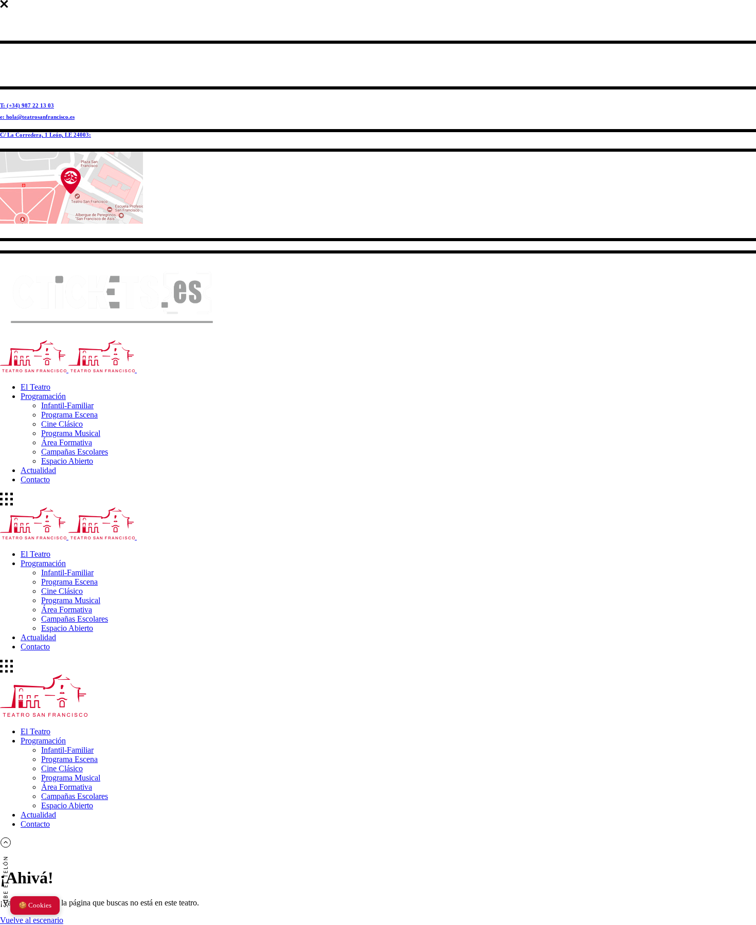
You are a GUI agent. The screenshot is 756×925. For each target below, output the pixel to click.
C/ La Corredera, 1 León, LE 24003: (45, 135)
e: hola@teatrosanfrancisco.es (37, 117)
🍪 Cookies (35, 905)
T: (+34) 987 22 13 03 (27, 105)
